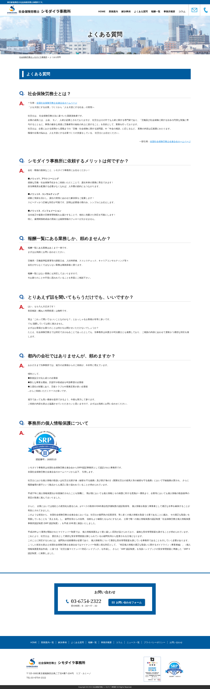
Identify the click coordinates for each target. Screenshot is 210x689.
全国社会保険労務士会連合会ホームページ (56, 103)
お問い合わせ (176, 642)
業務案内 (113, 11)
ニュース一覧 (133, 642)
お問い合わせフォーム (129, 602)
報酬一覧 (155, 11)
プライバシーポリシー (154, 642)
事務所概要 (169, 11)
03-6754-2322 (86, 601)
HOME (101, 11)
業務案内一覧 (47, 642)
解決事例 (126, 11)
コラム (182, 11)
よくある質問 (141, 11)
